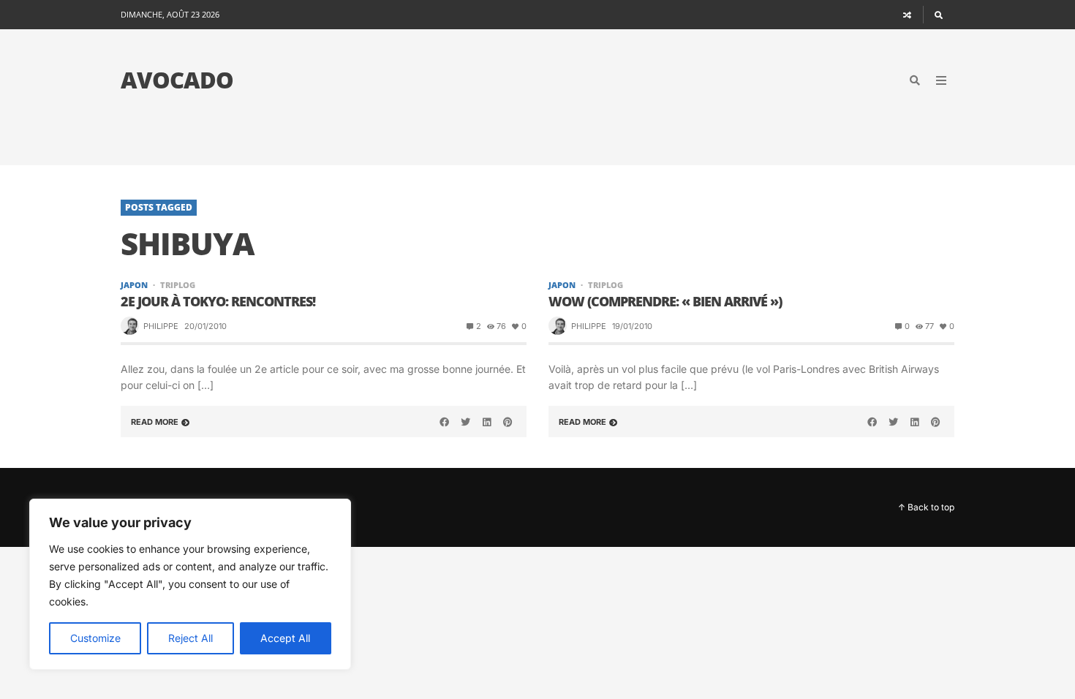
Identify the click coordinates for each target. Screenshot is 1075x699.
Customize (95, 638)
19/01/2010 (632, 326)
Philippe (160, 326)
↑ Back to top (926, 507)
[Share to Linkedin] (486, 422)
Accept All (285, 638)
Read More (154, 422)
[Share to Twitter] (466, 422)
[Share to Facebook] (444, 422)
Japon (134, 285)
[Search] (938, 14)
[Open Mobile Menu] (941, 80)
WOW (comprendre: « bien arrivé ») (665, 301)
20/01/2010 (205, 326)
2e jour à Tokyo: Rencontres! (218, 301)
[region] (190, 584)
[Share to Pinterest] (507, 422)
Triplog (177, 285)
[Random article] (907, 14)
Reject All (190, 638)
